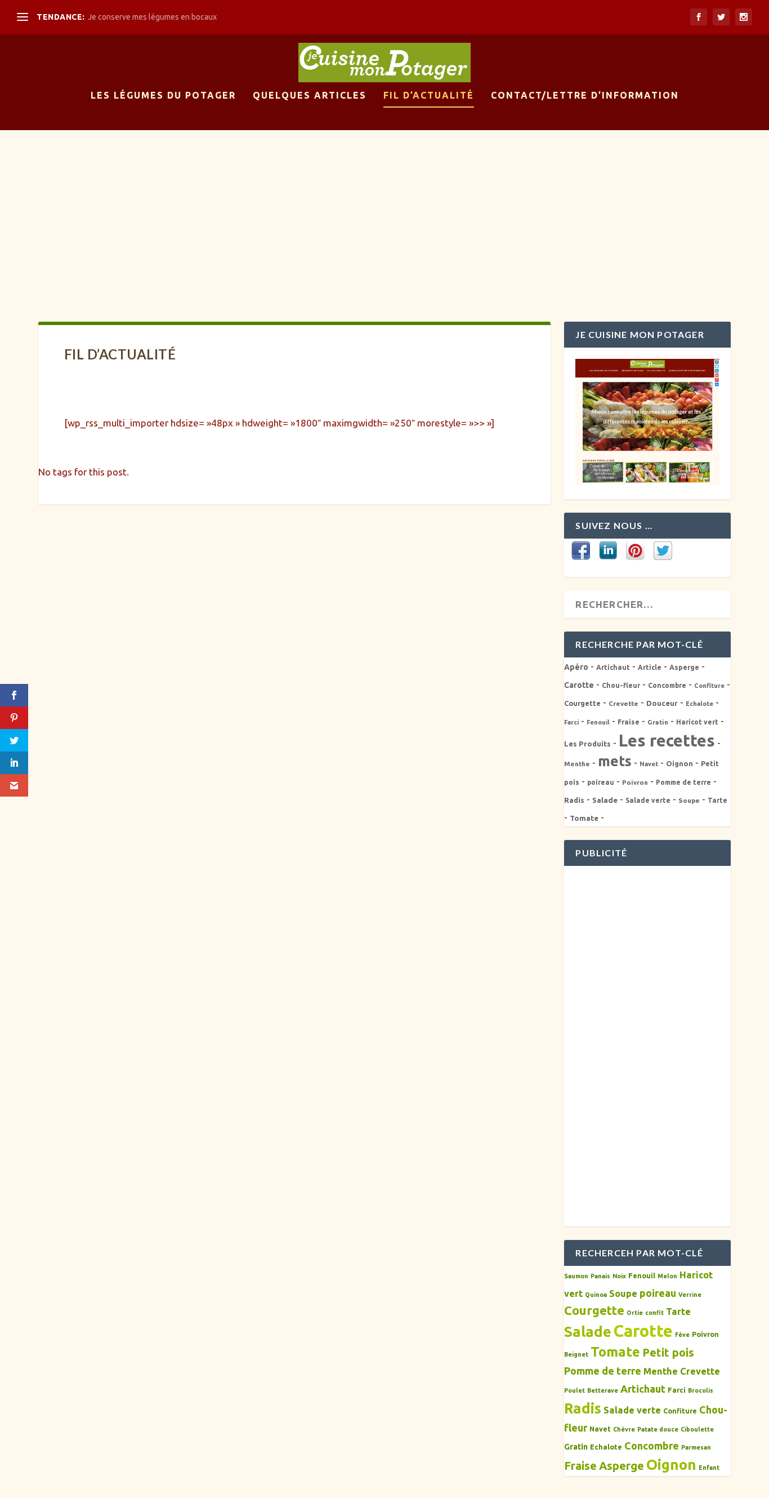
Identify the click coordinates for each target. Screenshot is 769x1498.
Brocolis (700, 1390)
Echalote (699, 703)
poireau (600, 782)
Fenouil (598, 722)
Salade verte (647, 800)
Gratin (657, 722)
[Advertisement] (384, 215)
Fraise (629, 722)
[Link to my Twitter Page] (663, 551)
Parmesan (696, 1447)
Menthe (577, 763)
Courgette (582, 703)
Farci (571, 722)
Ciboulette (697, 1429)
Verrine (689, 1294)
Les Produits (587, 744)
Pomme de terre (683, 782)
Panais (600, 1276)
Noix (619, 1276)
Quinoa (596, 1294)
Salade (605, 800)
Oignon (679, 763)
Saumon (576, 1276)
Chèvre (624, 1429)
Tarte (717, 800)
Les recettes (667, 740)
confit (654, 1312)
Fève (682, 1334)
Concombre (667, 685)
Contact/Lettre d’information (585, 95)
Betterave (602, 1390)
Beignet (576, 1354)
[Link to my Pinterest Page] (635, 551)
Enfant (709, 1467)
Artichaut (613, 667)
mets (615, 761)
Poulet (574, 1390)
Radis (574, 800)
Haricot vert (697, 722)
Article (649, 667)
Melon (667, 1276)
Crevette (623, 703)
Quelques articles (309, 95)
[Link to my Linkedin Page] (608, 551)
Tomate (584, 818)
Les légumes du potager (163, 95)
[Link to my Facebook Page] (580, 551)
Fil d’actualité (428, 95)
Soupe (689, 800)
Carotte (579, 685)
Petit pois (668, 1352)
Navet (649, 764)
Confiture (709, 685)
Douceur (662, 703)
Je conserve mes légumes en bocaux (152, 16)
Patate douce (657, 1429)
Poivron (635, 782)
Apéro (576, 667)
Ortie (635, 1312)
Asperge (684, 667)
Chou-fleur (621, 685)
